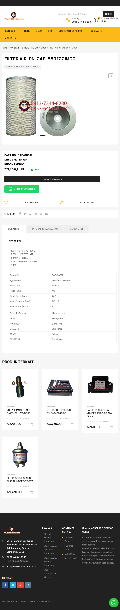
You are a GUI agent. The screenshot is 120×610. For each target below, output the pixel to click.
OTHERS (25, 48)
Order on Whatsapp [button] (24, 188)
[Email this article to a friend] (46, 214)
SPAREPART (15, 48)
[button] (110, 75)
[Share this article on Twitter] (25, 214)
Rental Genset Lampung (49, 538)
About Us (10, 38)
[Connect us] (5, 585)
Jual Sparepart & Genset (50, 574)
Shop (50, 31)
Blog (39, 31)
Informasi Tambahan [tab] (45, 229)
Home (27, 31)
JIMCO (44, 48)
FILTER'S (34, 48)
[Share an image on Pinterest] (35, 214)
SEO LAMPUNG (44, 601)
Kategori (10, 31)
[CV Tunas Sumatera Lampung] (14, 20)
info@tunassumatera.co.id (21, 566)
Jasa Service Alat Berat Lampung (50, 550)
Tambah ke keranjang (52, 179)
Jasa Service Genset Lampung (50, 562)
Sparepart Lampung (70, 31)
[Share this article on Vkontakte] (40, 214)
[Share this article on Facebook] (19, 214)
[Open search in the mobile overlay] (85, 14)
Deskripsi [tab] (14, 229)
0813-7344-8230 (79, 22)
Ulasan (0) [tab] (76, 229)
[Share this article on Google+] (30, 214)
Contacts (96, 31)
